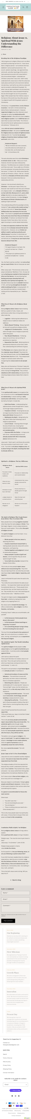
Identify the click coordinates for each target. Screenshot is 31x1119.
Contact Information (8, 1072)
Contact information (16, 1115)
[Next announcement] (28, 1)
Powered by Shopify (8, 1110)
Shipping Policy (7, 1069)
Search (5, 1054)
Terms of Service (7, 1058)
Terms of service (12, 1113)
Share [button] (4, 54)
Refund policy (7, 1061)
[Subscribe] (26, 1085)
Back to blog (16, 880)
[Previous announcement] (3, 1)
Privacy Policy (7, 1065)
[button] (3, 7)
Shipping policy (21, 1113)
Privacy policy (26, 1110)
